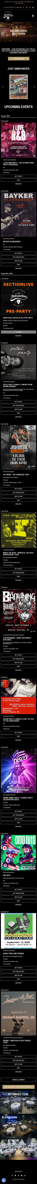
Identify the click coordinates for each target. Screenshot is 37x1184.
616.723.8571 (18, 1171)
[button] (32, 16)
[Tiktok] (24, 1175)
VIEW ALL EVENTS (18, 1080)
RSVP (18, 180)
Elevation (6, 172)
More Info (18, 184)
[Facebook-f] (23, 7)
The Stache (7, 249)
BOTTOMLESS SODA (18, 257)
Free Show (18, 332)
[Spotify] (33, 7)
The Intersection (8, 328)
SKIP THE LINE (18, 261)
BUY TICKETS (18, 176)
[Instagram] (30, 7)
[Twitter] (26, 7)
